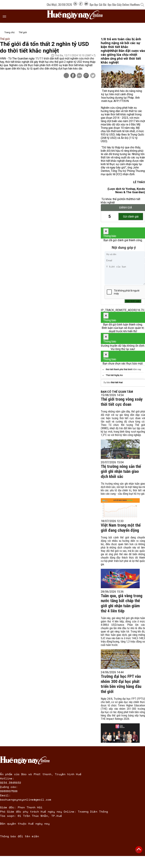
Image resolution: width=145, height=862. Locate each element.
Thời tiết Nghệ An (114, 375)
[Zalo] (79, 76)
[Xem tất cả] (6, 16)
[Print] (66, 75)
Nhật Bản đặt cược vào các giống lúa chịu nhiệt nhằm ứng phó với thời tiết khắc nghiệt (123, 56)
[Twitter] (92, 76)
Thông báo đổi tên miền (19, 836)
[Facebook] (81, 4)
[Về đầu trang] (138, 849)
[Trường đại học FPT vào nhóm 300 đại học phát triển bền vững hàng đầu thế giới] (120, 733)
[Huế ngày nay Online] (77, 16)
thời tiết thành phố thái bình (119, 369)
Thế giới (23, 32)
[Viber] (86, 76)
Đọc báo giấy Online (118, 4)
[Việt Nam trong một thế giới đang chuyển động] (120, 578)
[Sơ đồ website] (75, 4)
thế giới (117, 199)
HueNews (135, 4)
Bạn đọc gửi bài (98, 4)
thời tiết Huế (117, 382)
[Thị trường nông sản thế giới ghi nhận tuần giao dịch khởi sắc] (120, 508)
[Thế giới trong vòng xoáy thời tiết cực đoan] (120, 449)
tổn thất (126, 199)
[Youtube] (86, 4)
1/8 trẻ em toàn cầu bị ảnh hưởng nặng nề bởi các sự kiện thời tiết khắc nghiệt (121, 45)
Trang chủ (9, 32)
